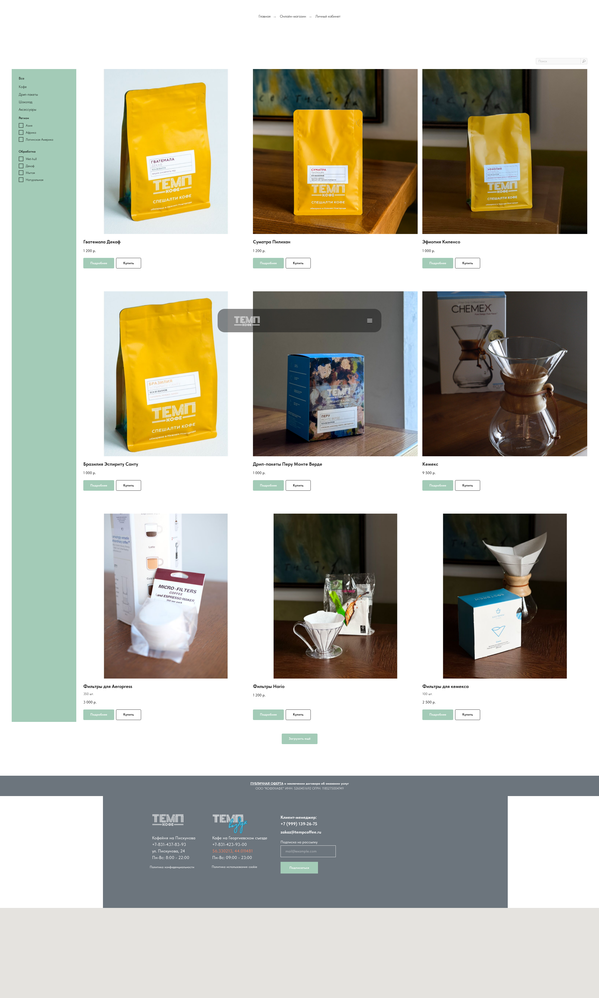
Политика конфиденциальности (172, 867)
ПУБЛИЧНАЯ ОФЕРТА (266, 783)
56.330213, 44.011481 (232, 850)
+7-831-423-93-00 (229, 844)
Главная (264, 16)
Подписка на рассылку (299, 842)
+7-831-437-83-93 (169, 844)
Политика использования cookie (234, 867)
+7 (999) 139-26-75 (299, 823)
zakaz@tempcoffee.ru (301, 832)
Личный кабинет (327, 16)
